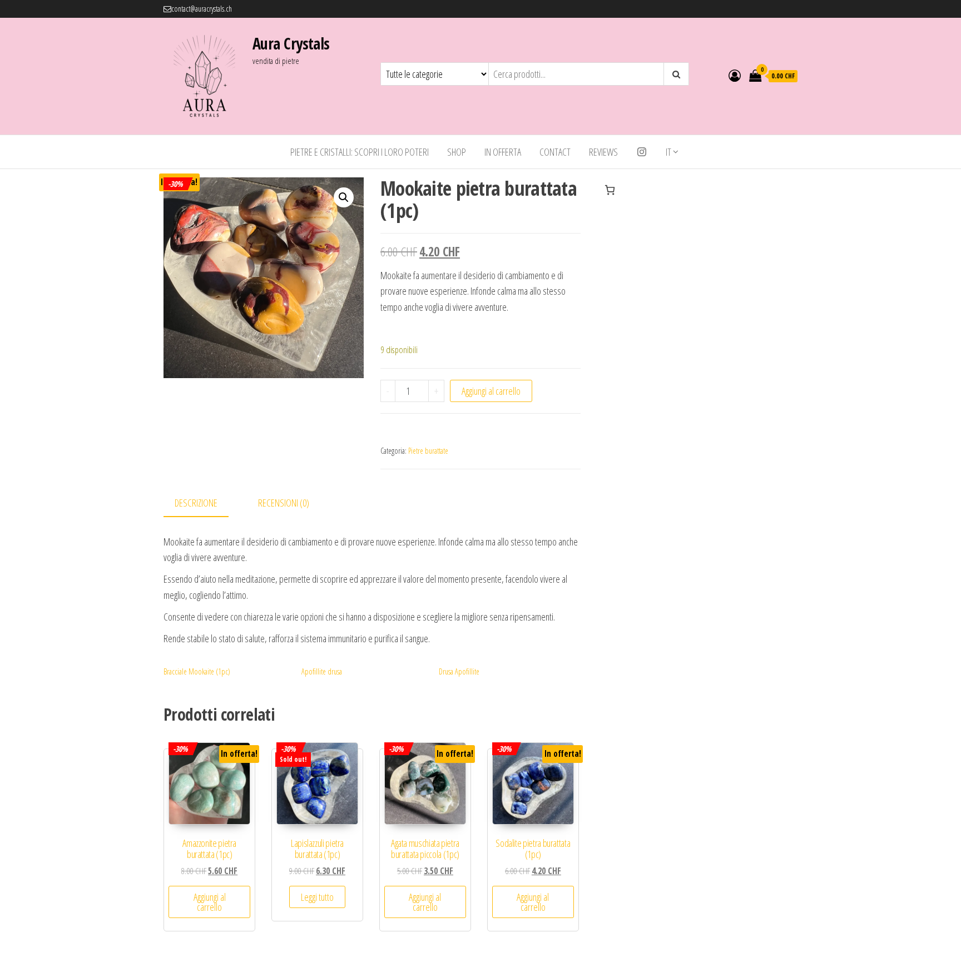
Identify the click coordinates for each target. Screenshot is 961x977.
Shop (456, 151)
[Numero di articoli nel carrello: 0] (609, 189)
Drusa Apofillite (459, 671)
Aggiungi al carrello (491, 391)
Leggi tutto (317, 897)
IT (668, 151)
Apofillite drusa (321, 671)
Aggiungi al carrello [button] (210, 902)
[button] (344, 197)
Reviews (603, 151)
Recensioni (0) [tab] (283, 502)
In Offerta (502, 151)
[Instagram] (642, 151)
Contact (555, 151)
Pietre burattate (428, 450)
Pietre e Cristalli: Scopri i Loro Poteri (359, 151)
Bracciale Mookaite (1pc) (197, 671)
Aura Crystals (291, 43)
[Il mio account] (735, 75)
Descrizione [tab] (196, 502)
